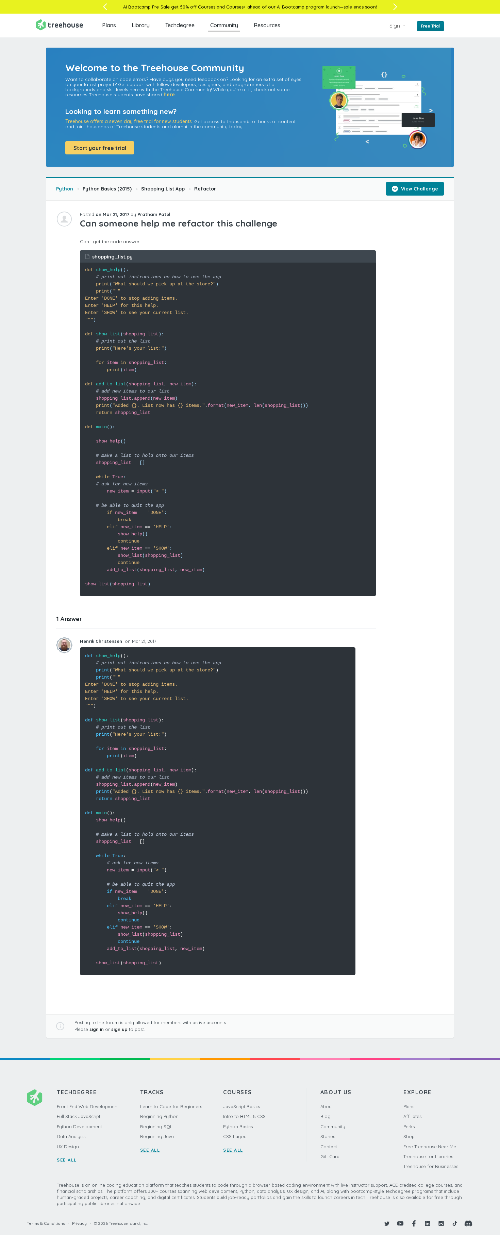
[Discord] (468, 1223)
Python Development (79, 1126)
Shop (409, 1136)
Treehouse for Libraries (428, 1156)
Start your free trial (99, 148)
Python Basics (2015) (107, 189)
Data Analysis (71, 1136)
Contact (328, 1146)
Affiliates (412, 1116)
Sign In (397, 25)
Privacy (79, 1223)
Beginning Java (157, 1136)
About (326, 1106)
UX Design (68, 1146)
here (169, 94)
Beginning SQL (156, 1126)
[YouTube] (400, 1223)
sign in (96, 1029)
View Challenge (419, 189)
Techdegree (180, 25)
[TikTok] (455, 1223)
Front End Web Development (88, 1106)
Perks (409, 1126)
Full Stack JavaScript (78, 1116)
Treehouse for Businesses (430, 1166)
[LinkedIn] (427, 1223)
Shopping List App (163, 189)
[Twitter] (386, 1223)
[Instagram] (441, 1223)
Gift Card (329, 1156)
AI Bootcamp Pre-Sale (146, 7)
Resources (267, 25)
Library (141, 25)
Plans (109, 25)
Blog (325, 1116)
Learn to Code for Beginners (171, 1106)
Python (64, 189)
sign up (119, 1029)
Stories (327, 1136)
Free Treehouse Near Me (429, 1146)
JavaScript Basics (241, 1106)
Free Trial (430, 26)
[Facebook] (414, 1223)
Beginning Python (159, 1116)
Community (224, 25)
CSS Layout (235, 1136)
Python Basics (238, 1126)
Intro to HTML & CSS (244, 1116)
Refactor (205, 189)
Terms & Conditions (46, 1223)
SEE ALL (67, 1160)
